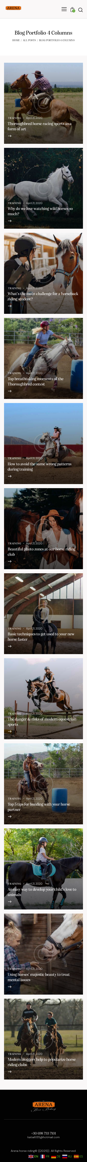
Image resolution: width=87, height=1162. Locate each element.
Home (16, 40)
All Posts (29, 40)
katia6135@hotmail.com (44, 1137)
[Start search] (80, 10)
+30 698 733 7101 (43, 1134)
